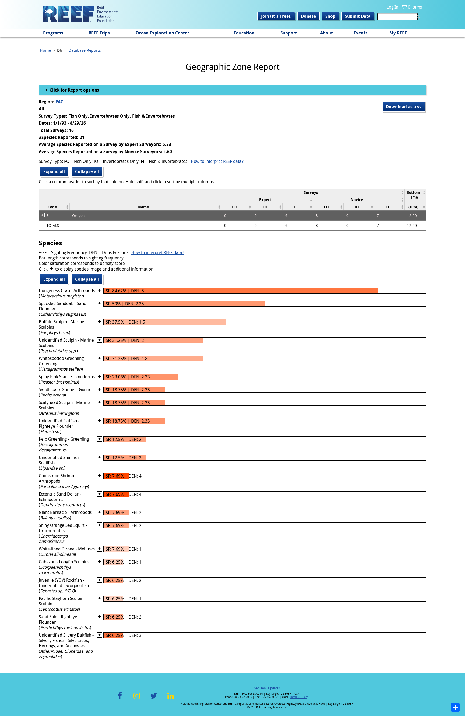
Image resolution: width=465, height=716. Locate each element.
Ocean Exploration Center (162, 33)
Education (244, 33)
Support (288, 33)
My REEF (398, 33)
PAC (59, 102)
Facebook (120, 699)
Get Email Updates (267, 688)
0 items (415, 7)
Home (45, 50)
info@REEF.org (299, 697)
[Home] (81, 14)
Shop (330, 16)
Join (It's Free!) (276, 16)
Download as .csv (404, 107)
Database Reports (85, 50)
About (326, 33)
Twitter (153, 699)
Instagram (136, 699)
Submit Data (358, 16)
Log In (392, 7)
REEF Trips (99, 33)
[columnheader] (313, 192)
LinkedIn (170, 699)
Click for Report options (73, 90)
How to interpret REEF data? (217, 161)
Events (361, 33)
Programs (53, 33)
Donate (308, 16)
